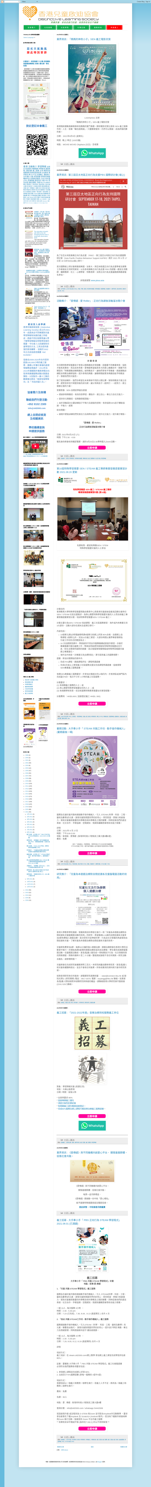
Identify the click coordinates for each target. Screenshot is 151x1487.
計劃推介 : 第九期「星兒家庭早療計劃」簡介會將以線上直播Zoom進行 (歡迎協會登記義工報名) (42, 214)
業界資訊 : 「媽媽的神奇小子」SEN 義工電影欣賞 (84, 39)
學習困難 (37, 176)
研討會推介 (29, 186)
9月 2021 (30, 879)
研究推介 (76, 1002)
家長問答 (45, 192)
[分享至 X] (69, 164)
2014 (27, 794)
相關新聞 (26, 172)
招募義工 (63, 1142)
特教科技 (34, 201)
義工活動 (110, 1439)
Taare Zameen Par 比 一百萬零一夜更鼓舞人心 (42, 307)
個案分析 (38, 188)
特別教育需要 (90, 289)
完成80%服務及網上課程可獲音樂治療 (75, 1109)
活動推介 (63, 458)
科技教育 (74, 1439)
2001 (27, 760)
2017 (27, 801)
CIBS (28, 197)
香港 (85, 289)
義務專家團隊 (29, 687)
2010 (27, 783)
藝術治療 (64, 718)
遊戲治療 (122, 716)
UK (33, 203)
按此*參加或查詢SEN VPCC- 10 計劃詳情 (35, 456)
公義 (24, 186)
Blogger (99, 1462)
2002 (27, 763)
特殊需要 (97, 289)
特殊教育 (71, 458)
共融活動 (74, 864)
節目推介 (39, 192)
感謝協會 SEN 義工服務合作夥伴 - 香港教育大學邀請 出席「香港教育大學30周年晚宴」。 (42, 252)
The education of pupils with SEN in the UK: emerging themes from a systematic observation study (41, 235)
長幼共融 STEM (82, 864)
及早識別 (63, 289)
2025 (27, 898)
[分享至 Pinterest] (73, 164)
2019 (27, 806)
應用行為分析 (36, 190)
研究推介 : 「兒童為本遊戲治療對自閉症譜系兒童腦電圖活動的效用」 (38, 851)
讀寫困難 (44, 186)
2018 (27, 804)
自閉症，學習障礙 (77, 716)
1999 (27, 755)
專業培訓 (85, 458)
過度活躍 (30, 193)
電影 (38, 197)
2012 (27, 789)
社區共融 (68, 1439)
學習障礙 (103, 458)
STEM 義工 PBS (105, 864)
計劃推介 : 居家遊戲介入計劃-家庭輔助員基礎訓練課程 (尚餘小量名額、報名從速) (36, 63)
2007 (27, 776)
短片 (28, 188)
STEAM (30, 203)
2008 (27, 778)
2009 (27, 781)
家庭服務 (33, 199)
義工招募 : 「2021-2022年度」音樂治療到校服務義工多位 (88, 1012)
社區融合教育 (37, 186)
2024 (27, 895)
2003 (27, 765)
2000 (27, 758)
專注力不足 (100, 716)
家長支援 (44, 188)
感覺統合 (117, 716)
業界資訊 (114, 289)
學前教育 (35, 184)
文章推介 (34, 192)
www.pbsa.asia (97, 280)
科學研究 (81, 1002)
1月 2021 (30, 814)
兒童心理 (85, 716)
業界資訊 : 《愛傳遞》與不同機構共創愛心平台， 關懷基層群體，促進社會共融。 (38, 841)
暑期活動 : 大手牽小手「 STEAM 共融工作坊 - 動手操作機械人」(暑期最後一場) (38, 856)
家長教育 (28, 169)
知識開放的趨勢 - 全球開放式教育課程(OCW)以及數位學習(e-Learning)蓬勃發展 (37, 272)
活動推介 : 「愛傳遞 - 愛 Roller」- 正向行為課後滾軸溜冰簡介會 (91, 300)
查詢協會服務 (29, 691)
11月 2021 (30, 884)
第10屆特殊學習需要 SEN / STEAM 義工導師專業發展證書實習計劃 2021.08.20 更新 (38, 861)
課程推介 (29, 184)
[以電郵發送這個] (65, 164)
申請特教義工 (29, 684)
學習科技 (29, 190)
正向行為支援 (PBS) (71, 289)
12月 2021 (30, 886)
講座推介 (47, 174)
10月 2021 (30, 881)
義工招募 (82, 1142)
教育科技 (38, 180)
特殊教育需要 (78, 458)
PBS (63, 291)
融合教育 (119, 289)
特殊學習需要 (45, 176)
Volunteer (44, 201)
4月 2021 (30, 822)
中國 (43, 180)
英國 (37, 199)
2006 (27, 773)
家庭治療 (39, 201)
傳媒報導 (35, 169)
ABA (68, 718)
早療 (82, 289)
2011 (27, 786)
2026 (27, 900)
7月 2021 (30, 829)
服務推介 (43, 190)
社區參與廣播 (44, 197)
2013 (27, 791)
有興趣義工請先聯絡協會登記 (71, 1106)
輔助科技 (26, 178)
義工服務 (88, 1142)
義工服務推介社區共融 (94, 458)
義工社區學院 (29, 693)
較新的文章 (60, 1447)
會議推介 (108, 289)
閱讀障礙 (45, 193)
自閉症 (62, 1002)
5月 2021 (30, 824)
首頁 (92, 1447)
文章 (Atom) (64, 1450)
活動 (88, 864)
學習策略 (41, 184)
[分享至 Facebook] (71, 164)
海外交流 (28, 201)
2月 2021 (30, 817)
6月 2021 (30, 827)
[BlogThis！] (67, 164)
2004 (27, 768)
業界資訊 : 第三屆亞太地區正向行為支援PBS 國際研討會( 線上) (91, 174)
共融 (79, 289)
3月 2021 (30, 819)
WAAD (32, 197)
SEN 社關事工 (43, 199)
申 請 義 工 (114, 27)
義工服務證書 (98, 1109)
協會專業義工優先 (66, 1100)
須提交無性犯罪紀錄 (67, 1103)
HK (27, 203)
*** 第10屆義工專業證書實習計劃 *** (34, 454)
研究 (72, 1002)
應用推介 (44, 195)
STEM (35, 193)
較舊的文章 (123, 1447)
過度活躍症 (32, 182)
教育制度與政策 (35, 172)
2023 (27, 892)
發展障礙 (102, 289)
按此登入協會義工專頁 (31, 680)
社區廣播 (28, 192)
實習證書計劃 (29, 682)
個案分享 (36, 203)
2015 (27, 796)
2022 (27, 890)
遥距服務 (121, 1439)
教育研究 (87, 1002)
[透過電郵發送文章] (61, 164)
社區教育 (45, 172)
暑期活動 (98, 864)
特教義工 (88, 1439)
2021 (27, 812)
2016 (27, 799)
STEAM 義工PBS (69, 1441)
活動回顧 (29, 170)
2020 (27, 809)
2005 (27, 770)
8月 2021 (30, 832)
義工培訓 (116, 1439)
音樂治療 (68, 1142)
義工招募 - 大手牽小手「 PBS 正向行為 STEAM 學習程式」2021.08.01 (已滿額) (38, 836)
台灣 (41, 170)
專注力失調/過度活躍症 (34, 195)
